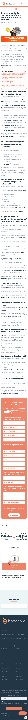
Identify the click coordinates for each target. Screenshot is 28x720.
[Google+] (10, 525)
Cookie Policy (4, 717)
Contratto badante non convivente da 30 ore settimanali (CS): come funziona (6, 537)
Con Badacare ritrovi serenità (8, 86)
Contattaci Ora (14, 515)
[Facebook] (2, 525)
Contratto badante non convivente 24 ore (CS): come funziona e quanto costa (21, 537)
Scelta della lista (11, 695)
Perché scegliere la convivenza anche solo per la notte (13, 85)
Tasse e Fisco (20, 9)
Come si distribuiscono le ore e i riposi (10, 84)
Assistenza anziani (5, 9)
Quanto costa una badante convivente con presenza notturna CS (13, 78)
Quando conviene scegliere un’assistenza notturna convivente (13, 75)
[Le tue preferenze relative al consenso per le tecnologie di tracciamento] (25, 717)
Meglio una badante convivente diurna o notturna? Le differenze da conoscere (13, 80)
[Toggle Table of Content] (24, 71)
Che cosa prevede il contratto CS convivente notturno (14, 73)
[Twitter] (6, 525)
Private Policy (4, 713)
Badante (13, 9)
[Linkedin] (14, 525)
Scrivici (23, 713)
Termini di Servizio (5, 715)
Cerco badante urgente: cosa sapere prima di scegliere (13, 576)
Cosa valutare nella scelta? (9, 82)
